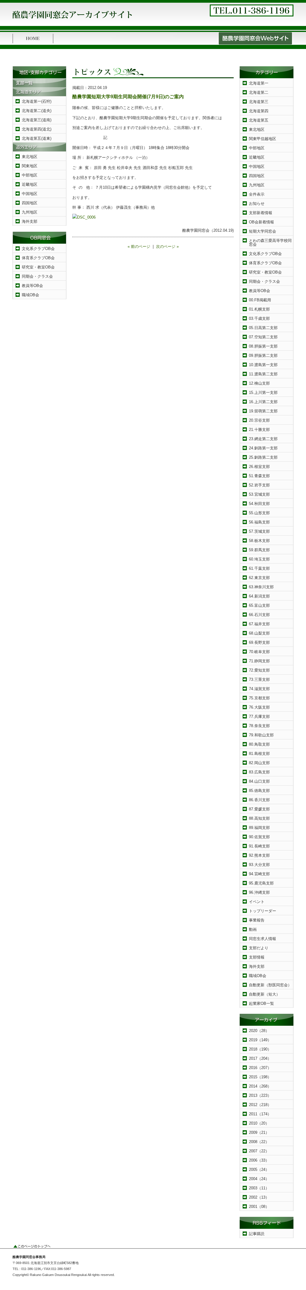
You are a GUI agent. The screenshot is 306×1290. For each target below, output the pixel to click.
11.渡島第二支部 (263, 374)
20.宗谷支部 (259, 420)
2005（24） (259, 1169)
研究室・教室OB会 (38, 267)
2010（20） (259, 1123)
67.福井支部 (259, 624)
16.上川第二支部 (263, 402)
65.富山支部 (259, 605)
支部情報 (256, 957)
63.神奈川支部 (261, 587)
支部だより (258, 948)
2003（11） (259, 1188)
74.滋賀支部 (259, 689)
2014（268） (260, 1086)
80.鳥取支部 (259, 744)
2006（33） (259, 1160)
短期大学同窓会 (262, 231)
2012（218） (260, 1104)
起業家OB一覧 (261, 1003)
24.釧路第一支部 (263, 448)
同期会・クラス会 (37, 276)
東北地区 (29, 156)
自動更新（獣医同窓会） (270, 985)
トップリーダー (262, 911)
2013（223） (260, 1095)
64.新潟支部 (259, 596)
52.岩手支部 (259, 485)
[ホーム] (33, 43)
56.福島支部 (259, 522)
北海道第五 (258, 120)
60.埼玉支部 (259, 559)
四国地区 (29, 203)
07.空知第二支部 (263, 337)
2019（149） (260, 1040)
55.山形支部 (259, 513)
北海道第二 (258, 92)
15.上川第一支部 (263, 392)
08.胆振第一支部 (263, 346)
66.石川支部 (259, 614)
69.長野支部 (259, 642)
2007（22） (259, 1151)
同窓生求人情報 (262, 938)
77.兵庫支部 (259, 716)
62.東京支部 (259, 577)
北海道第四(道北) (36, 129)
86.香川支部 (259, 800)
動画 (253, 929)
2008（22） (259, 1142)
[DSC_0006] (84, 217)
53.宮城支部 (259, 494)
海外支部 (29, 221)
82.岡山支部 (259, 763)
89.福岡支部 (259, 827)
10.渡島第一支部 (263, 365)
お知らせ (256, 203)
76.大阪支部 (259, 707)
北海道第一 (258, 83)
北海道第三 (258, 101)
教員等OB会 (32, 285)
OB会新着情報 (261, 222)
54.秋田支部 (259, 503)
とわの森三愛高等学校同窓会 (270, 242)
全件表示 (256, 194)
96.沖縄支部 (259, 892)
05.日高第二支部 (263, 327)
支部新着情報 (260, 213)
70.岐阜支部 (259, 651)
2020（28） (259, 1030)
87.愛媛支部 (259, 809)
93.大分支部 (259, 864)
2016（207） (260, 1067)
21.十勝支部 (259, 429)
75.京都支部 (259, 698)
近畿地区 (29, 184)
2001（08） (259, 1206)
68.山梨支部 (259, 633)
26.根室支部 (259, 466)
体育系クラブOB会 (38, 258)
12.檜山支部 (259, 383)
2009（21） (259, 1132)
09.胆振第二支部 (263, 355)
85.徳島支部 (259, 790)
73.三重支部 (259, 679)
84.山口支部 (259, 781)
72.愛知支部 (259, 670)
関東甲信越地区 (262, 138)
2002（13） (259, 1197)
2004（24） (259, 1179)
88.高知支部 (259, 818)
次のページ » (167, 246)
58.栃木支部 (259, 540)
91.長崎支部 (259, 846)
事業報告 (256, 920)
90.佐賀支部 (259, 837)
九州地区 (29, 212)
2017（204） (260, 1058)
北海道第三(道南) (36, 120)
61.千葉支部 (259, 568)
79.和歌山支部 (261, 735)
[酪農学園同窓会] (72, 20)
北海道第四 (258, 111)
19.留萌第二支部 (263, 411)
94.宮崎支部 (259, 874)
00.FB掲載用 (260, 300)
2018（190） (260, 1049)
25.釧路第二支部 (263, 457)
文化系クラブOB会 (38, 248)
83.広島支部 (259, 772)
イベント (256, 901)
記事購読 (256, 1233)
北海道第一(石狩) (36, 101)
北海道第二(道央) (36, 110)
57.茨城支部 (259, 531)
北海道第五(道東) (36, 138)
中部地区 (29, 175)
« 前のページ (139, 246)
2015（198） (260, 1077)
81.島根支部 (259, 753)
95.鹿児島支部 (261, 883)
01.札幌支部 (259, 309)
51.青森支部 (259, 476)
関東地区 (29, 166)
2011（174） (260, 1114)
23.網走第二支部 (263, 439)
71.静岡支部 (259, 661)
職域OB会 (30, 295)
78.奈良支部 (259, 726)
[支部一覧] (39, 86)
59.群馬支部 (259, 550)
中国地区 (29, 193)
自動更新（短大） (264, 994)
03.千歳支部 (259, 318)
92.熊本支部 (259, 855)
